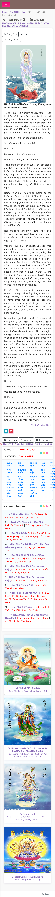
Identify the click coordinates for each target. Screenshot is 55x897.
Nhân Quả (19, 444)
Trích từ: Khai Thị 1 (41, 425)
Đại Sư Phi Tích (19, 569)
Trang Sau (11, 34)
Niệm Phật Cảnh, (18, 533)
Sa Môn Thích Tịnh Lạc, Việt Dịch (22, 517)
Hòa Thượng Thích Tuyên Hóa (16, 23)
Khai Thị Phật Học (17, 12)
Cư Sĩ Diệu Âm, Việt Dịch (18, 621)
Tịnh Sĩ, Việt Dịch (38, 580)
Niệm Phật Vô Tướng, (22, 607)
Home (4, 12)
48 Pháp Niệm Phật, (19, 514)
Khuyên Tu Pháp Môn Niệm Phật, (27, 522)
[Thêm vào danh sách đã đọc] (6, 431)
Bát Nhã (29, 444)
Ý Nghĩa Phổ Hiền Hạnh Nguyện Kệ (27, 877)
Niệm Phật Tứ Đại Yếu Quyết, (25, 592)
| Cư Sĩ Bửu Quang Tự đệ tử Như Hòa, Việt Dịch (28, 691)
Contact (45, 894)
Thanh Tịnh (8, 444)
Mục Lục (27, 34)
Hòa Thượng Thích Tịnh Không (32, 618)
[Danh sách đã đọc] (11, 431)
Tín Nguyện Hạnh (28, 814)
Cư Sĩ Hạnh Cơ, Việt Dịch (25, 610)
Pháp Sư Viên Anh (14, 525)
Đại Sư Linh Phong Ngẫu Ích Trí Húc (21, 817)
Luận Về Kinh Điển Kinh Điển (28, 688)
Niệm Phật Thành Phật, (22, 585)
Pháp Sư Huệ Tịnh (21, 558)
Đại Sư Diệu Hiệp (39, 514)
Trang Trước (12, 39)
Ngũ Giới (48, 444)
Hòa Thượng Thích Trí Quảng (27, 880)
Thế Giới (38, 444)
